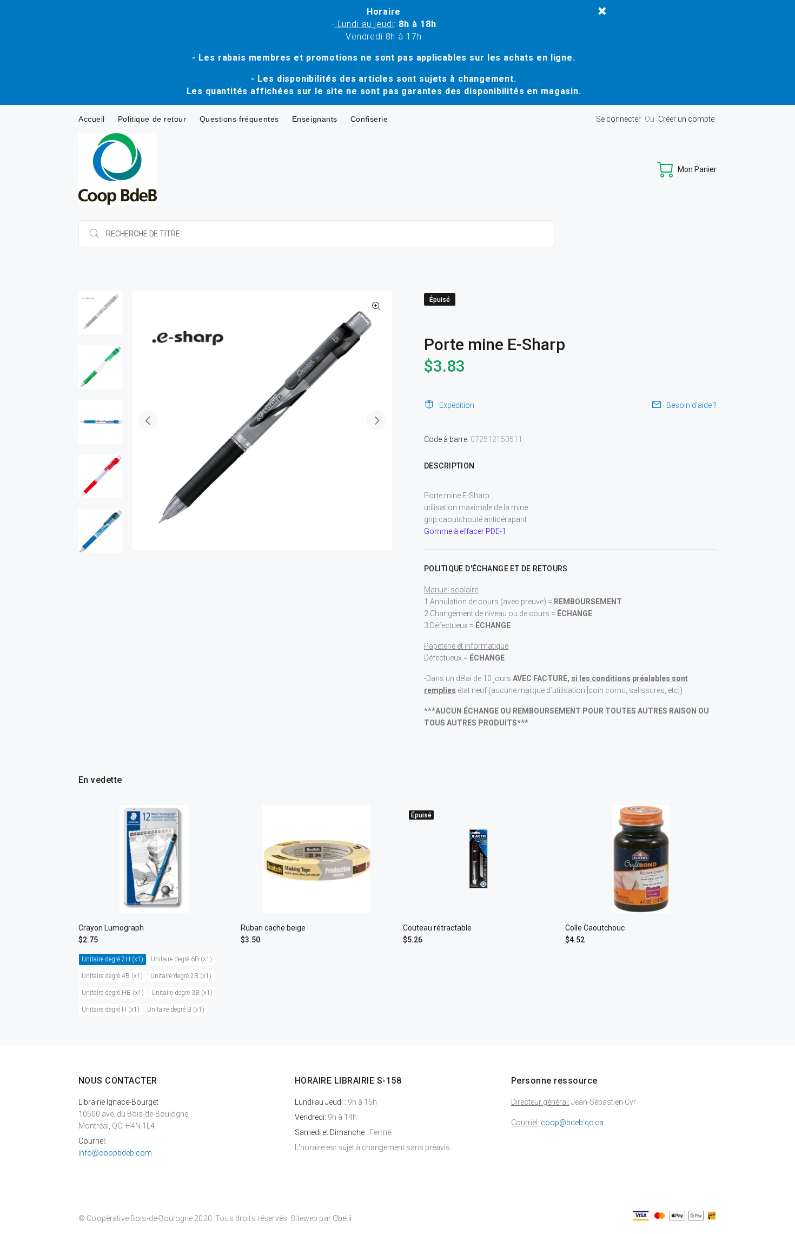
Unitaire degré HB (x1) (113, 993)
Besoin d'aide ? (691, 405)
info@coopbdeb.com (115, 1153)
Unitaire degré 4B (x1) (112, 976)
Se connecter (618, 119)
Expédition (456, 405)
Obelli (342, 1218)
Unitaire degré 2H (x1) (112, 959)
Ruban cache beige (273, 927)
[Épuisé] (478, 858)
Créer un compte (686, 119)
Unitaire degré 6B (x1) (181, 959)
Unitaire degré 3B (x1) (182, 993)
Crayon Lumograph (111, 927)
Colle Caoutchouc (595, 927)
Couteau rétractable (437, 927)
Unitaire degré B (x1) (175, 1009)
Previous (148, 420)
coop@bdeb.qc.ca (572, 1122)
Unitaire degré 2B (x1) (180, 976)
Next (376, 420)
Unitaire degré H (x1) (111, 1009)
